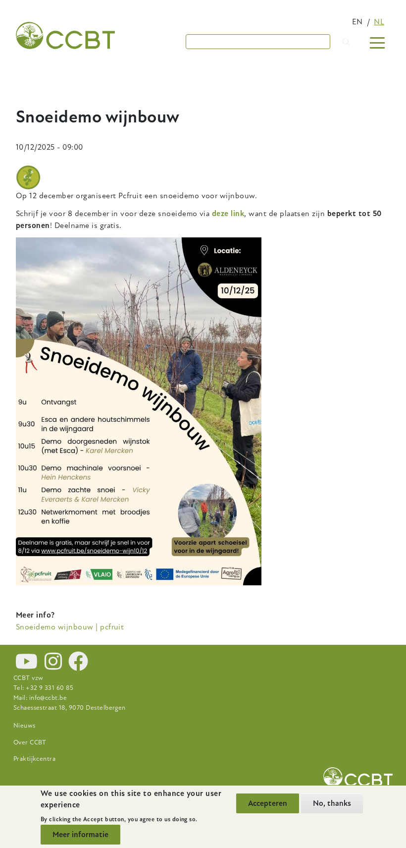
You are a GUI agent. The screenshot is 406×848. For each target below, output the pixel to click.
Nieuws (24, 726)
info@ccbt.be (48, 698)
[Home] (65, 35)
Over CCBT (30, 742)
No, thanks (332, 803)
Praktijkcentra (34, 759)
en (357, 22)
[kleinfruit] (28, 177)
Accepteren (267, 803)
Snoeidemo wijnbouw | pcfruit (70, 627)
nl (379, 22)
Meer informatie (80, 835)
